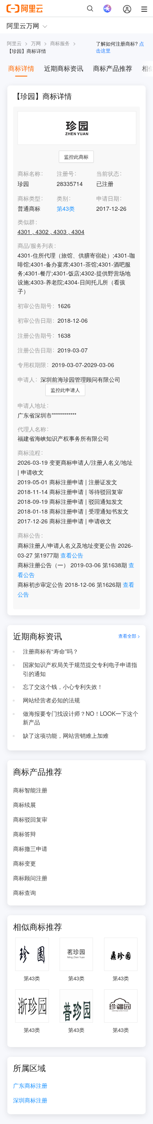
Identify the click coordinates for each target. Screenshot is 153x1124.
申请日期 (107, 198)
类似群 (26, 222)
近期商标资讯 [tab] (63, 68)
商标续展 (24, 804)
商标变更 (24, 863)
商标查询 (24, 892)
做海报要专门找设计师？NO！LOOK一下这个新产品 (80, 717)
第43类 (66, 208)
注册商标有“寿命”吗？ (50, 651)
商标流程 (29, 453)
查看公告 (71, 555)
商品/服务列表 (35, 245)
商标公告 (29, 535)
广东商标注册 (30, 1086)
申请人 (26, 379)
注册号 (65, 173)
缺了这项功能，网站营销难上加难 (66, 735)
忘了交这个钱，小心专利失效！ (63, 686)
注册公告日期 (35, 350)
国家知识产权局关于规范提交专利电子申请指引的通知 (80, 669)
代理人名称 (32, 429)
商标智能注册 (30, 790)
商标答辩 (24, 834)
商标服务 (60, 42)
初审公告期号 (35, 306)
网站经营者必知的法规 (51, 700)
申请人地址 (32, 405)
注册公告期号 (35, 335)
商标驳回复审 (30, 819)
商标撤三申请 (30, 848)
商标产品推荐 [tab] (112, 68)
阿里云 (14, 42)
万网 (36, 42)
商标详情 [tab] (21, 68)
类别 (62, 198)
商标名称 (29, 173)
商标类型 (29, 198)
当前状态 (107, 173)
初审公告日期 (35, 320)
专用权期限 (32, 365)
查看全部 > (129, 636)
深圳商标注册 (30, 1101)
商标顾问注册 (30, 878)
